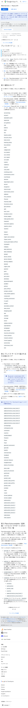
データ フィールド (8, 96)
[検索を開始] (20, 1)
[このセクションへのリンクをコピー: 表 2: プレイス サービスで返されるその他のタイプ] (14, 356)
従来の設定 (5, 37)
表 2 (5, 71)
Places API (15, 6)
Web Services (5, 6)
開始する (5, 9)
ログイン (24, 1)
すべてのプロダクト (5, 696)
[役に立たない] (17, 40)
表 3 (5, 78)
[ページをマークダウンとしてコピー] (18, 46)
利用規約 (3, 676)
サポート (3, 674)
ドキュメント (5, 35)
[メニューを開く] (2, 1)
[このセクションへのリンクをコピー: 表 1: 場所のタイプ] (15, 85)
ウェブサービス (4, 663)
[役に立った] (15, 40)
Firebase (3, 689)
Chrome (3, 687)
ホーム (2, 33)
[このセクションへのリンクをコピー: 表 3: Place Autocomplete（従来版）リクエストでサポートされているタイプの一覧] (15, 528)
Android (2, 657)
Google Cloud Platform (6, 691)
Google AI (3, 693)
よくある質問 (4, 646)
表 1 (5, 63)
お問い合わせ (14, 9)
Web (2, 661)
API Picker (3, 649)
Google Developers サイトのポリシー (14, 621)
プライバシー (9, 701)
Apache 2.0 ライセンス (12, 620)
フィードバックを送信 (7, 42)
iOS (2, 659)
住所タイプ (21, 396)
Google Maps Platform (16, 33)
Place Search (7, 106)
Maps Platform (15, 2)
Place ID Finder (4, 651)
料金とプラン (4, 669)
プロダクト (8, 33)
